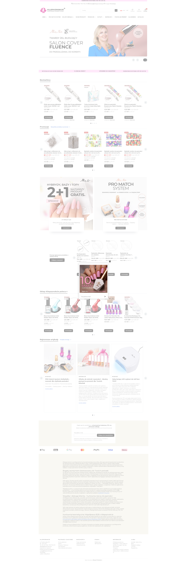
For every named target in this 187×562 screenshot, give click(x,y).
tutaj (100, 281)
